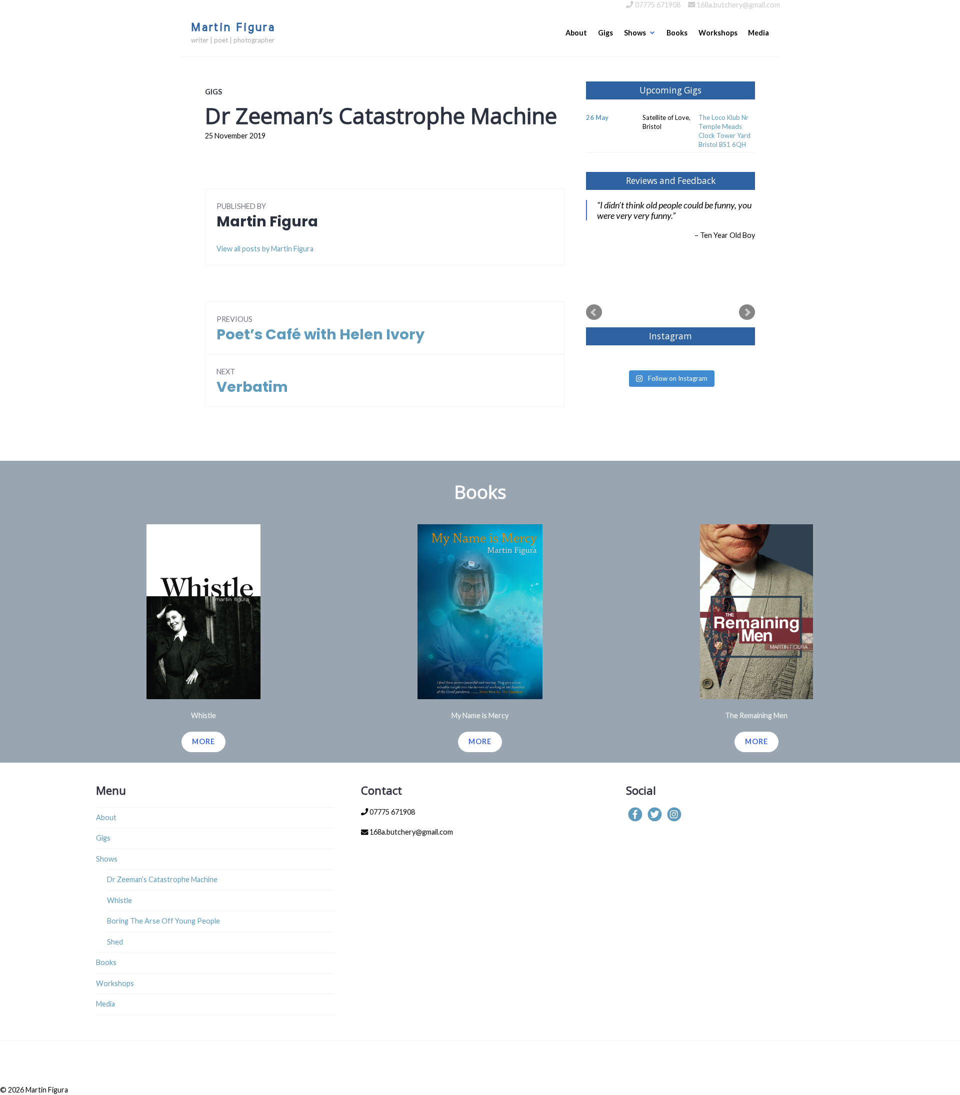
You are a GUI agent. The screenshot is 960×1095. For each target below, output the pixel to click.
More (203, 741)
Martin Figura (233, 27)
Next (747, 312)
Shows (635, 32)
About (576, 32)
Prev (594, 312)
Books (677, 32)
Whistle (119, 900)
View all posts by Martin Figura (265, 248)
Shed (115, 942)
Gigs (605, 32)
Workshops (718, 32)
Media (758, 32)
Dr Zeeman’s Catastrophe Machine (162, 879)
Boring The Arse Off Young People (163, 921)
